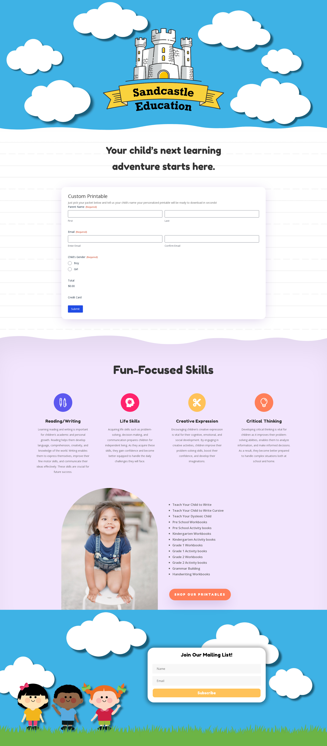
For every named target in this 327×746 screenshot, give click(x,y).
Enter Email (74, 245)
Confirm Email (172, 245)
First (70, 220)
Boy (76, 263)
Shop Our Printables (200, 594)
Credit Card (75, 297)
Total (71, 280)
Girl (76, 269)
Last (167, 220)
